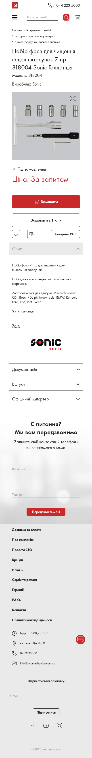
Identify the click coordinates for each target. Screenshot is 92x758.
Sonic (37, 84)
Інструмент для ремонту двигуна (34, 36)
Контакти (19, 609)
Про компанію (22, 539)
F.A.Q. (16, 599)
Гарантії (18, 589)
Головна (17, 30)
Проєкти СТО (22, 549)
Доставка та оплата (26, 529)
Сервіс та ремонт (24, 579)
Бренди (17, 559)
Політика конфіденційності (32, 620)
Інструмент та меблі (38, 30)
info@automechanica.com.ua (37, 663)
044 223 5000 (68, 5)
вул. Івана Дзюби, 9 (32, 643)
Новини (17, 569)
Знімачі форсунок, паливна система (37, 42)
